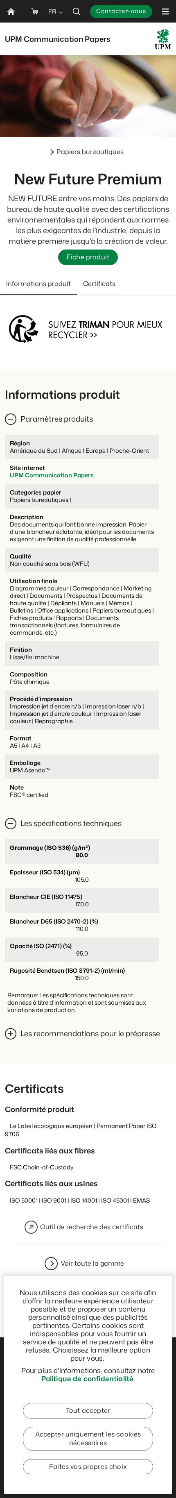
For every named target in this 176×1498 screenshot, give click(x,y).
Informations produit (38, 283)
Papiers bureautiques (90, 151)
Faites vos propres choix (88, 1466)
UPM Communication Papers (52, 475)
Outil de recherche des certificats (91, 1226)
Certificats (99, 283)
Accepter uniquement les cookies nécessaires (88, 1439)
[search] (76, 11)
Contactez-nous (121, 11)
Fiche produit (88, 256)
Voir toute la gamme (92, 1263)
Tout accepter (88, 1410)
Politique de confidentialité (87, 1378)
